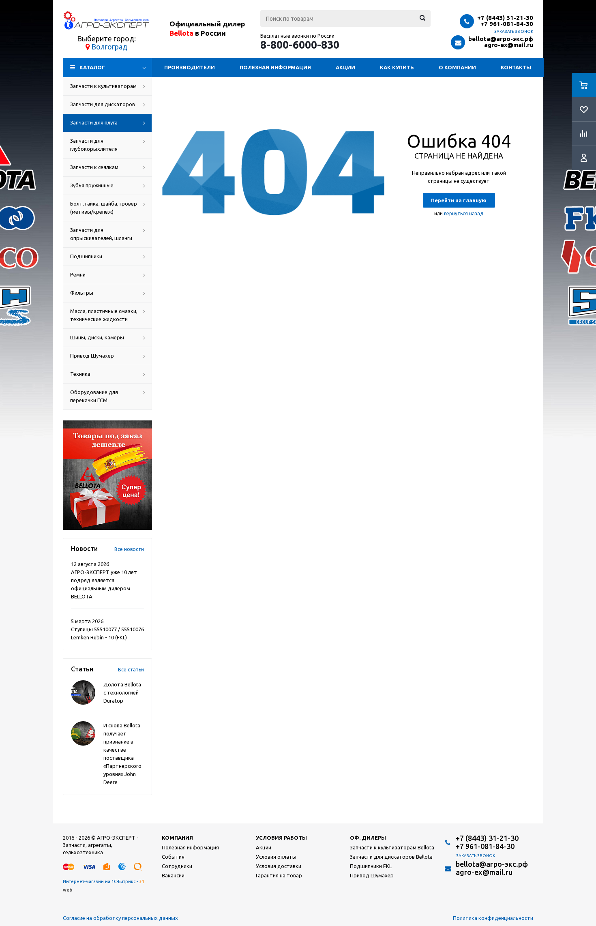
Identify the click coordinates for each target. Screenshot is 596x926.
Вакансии (173, 875)
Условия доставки (278, 866)
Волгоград (109, 47)
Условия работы (281, 837)
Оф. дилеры (368, 837)
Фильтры (81, 293)
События (173, 857)
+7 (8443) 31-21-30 (505, 18)
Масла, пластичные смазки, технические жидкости (103, 315)
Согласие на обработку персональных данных (120, 918)
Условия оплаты (276, 857)
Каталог (92, 67)
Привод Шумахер (92, 355)
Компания (177, 837)
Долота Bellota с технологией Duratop (122, 692)
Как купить (397, 67)
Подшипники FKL (371, 866)
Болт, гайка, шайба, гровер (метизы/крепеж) (103, 207)
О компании (457, 67)
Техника (80, 374)
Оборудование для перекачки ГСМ (94, 396)
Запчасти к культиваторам (103, 86)
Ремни (78, 274)
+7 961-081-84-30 (506, 24)
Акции (345, 67)
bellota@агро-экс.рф (500, 39)
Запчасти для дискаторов (102, 104)
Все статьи (131, 669)
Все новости (129, 549)
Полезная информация (275, 67)
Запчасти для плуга (94, 122)
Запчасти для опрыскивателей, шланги (101, 234)
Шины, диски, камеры (97, 337)
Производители (189, 67)
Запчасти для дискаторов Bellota (391, 857)
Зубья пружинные (92, 185)
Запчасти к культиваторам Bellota (392, 847)
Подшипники (86, 256)
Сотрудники (177, 866)
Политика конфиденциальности (493, 918)
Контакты (516, 67)
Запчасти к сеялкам (94, 167)
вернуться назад (463, 213)
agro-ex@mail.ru (508, 45)
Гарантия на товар (279, 875)
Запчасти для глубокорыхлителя (94, 145)
